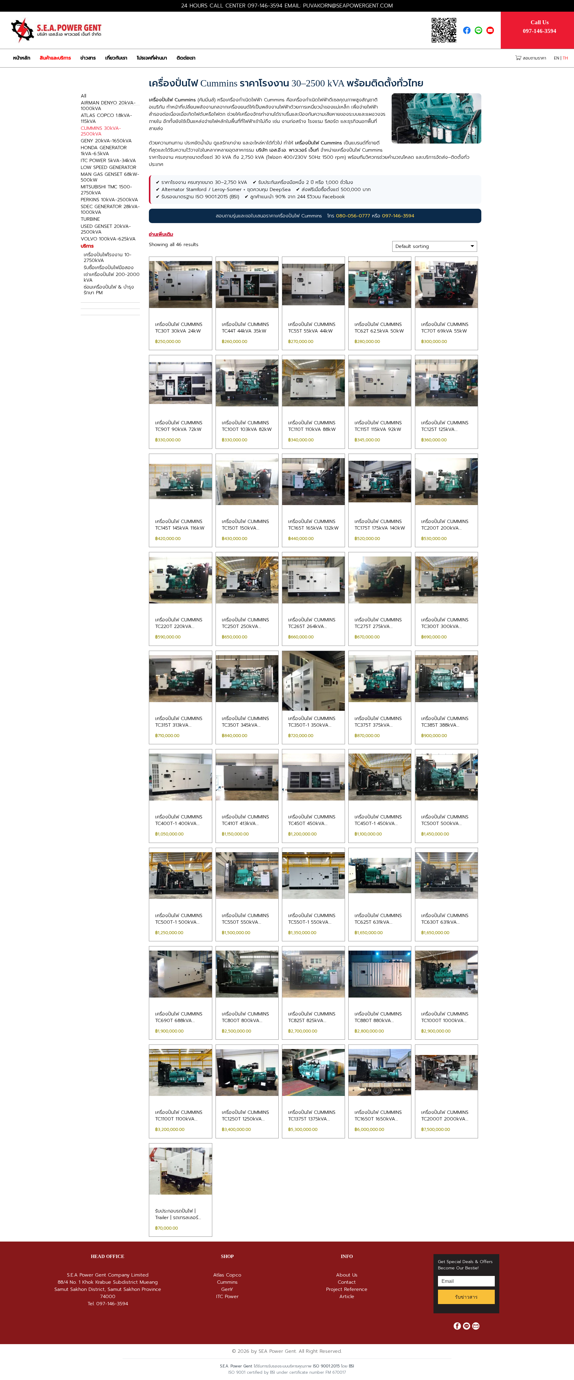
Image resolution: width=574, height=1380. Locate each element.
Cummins (227, 1282)
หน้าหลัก (21, 57)
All (83, 96)
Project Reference (346, 1289)
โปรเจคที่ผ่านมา (152, 57)
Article (346, 1296)
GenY (227, 1289)
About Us (347, 1275)
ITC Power (227, 1296)
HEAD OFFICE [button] (107, 1256)
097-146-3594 (265, 5)
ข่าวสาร (88, 57)
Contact (347, 1282)
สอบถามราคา (533, 58)
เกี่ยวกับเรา (116, 57)
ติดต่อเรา (186, 57)
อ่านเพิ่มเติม (161, 234)
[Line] (480, 29)
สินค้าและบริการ (55, 57)
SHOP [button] (227, 1256)
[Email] (491, 29)
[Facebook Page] (469, 29)
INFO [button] (347, 1256)
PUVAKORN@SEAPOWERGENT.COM (348, 5)
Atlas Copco (227, 1275)
